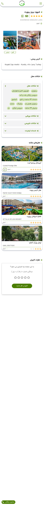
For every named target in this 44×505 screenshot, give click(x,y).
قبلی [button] (13, 52)
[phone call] (3, 3)
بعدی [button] (7, 52)
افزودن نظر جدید (22, 285)
